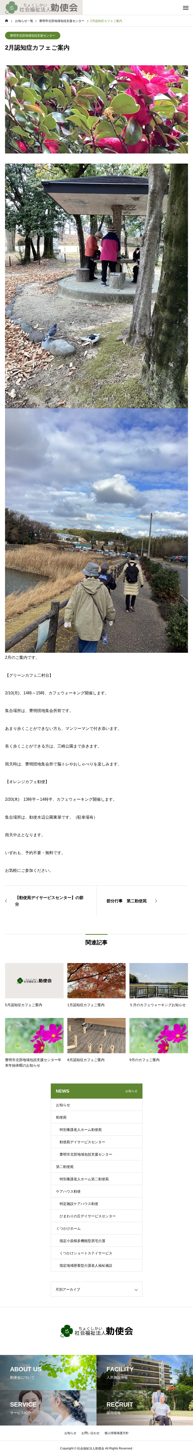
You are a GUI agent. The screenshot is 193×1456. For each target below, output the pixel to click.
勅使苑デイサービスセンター (82, 1142)
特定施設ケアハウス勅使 (79, 1204)
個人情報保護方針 (117, 1433)
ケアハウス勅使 (68, 1191)
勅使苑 (61, 1117)
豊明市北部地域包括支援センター (32, 35)
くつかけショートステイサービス (86, 1253)
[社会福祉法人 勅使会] (41, 7)
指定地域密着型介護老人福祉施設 (86, 1265)
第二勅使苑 (65, 1167)
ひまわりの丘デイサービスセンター (88, 1216)
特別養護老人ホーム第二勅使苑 (84, 1179)
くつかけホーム (68, 1228)
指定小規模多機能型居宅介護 (82, 1241)
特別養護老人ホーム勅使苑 (81, 1130)
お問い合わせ (90, 1433)
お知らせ (63, 1105)
